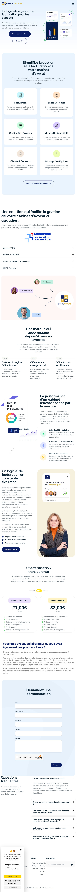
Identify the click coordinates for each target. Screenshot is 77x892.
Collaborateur (26, 291)
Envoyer (56, 765)
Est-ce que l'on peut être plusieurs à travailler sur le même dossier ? (48, 820)
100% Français (9, 268)
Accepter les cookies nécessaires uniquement (12, 881)
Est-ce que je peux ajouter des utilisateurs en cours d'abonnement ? (51, 837)
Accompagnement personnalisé (16, 261)
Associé (37, 315)
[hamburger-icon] (73, 3)
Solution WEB (9, 248)
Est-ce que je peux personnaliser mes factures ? (49, 829)
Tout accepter (12, 876)
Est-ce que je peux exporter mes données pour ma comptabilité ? (51, 812)
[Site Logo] (12, 3)
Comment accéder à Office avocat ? (48, 778)
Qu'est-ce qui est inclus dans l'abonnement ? (51, 803)
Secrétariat (47, 282)
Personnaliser (12, 887)
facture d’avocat (59, 662)
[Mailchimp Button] (71, 864)
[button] (19, 600)
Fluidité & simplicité (11, 255)
